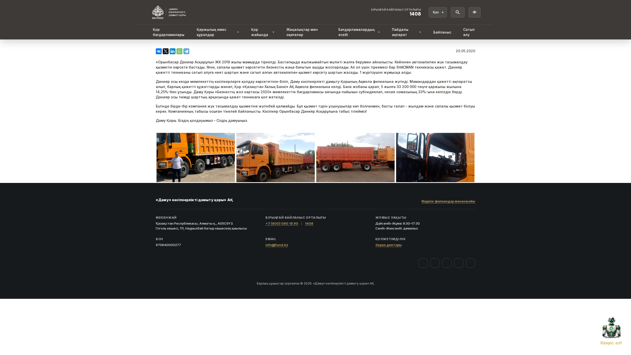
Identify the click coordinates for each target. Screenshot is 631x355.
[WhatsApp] (179, 51)
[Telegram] (186, 51)
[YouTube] (447, 263)
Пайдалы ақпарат (406, 32)
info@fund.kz (276, 245)
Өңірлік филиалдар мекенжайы (448, 201)
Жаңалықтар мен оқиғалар (302, 32)
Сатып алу (469, 32)
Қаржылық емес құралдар (218, 32)
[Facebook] (423, 263)
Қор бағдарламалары (168, 32)
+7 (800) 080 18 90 (281, 223)
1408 (309, 223)
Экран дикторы (388, 245)
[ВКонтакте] (159, 51)
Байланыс (442, 32)
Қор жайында (262, 32)
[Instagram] (435, 263)
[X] (166, 51)
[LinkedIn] (172, 51)
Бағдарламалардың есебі (359, 32)
